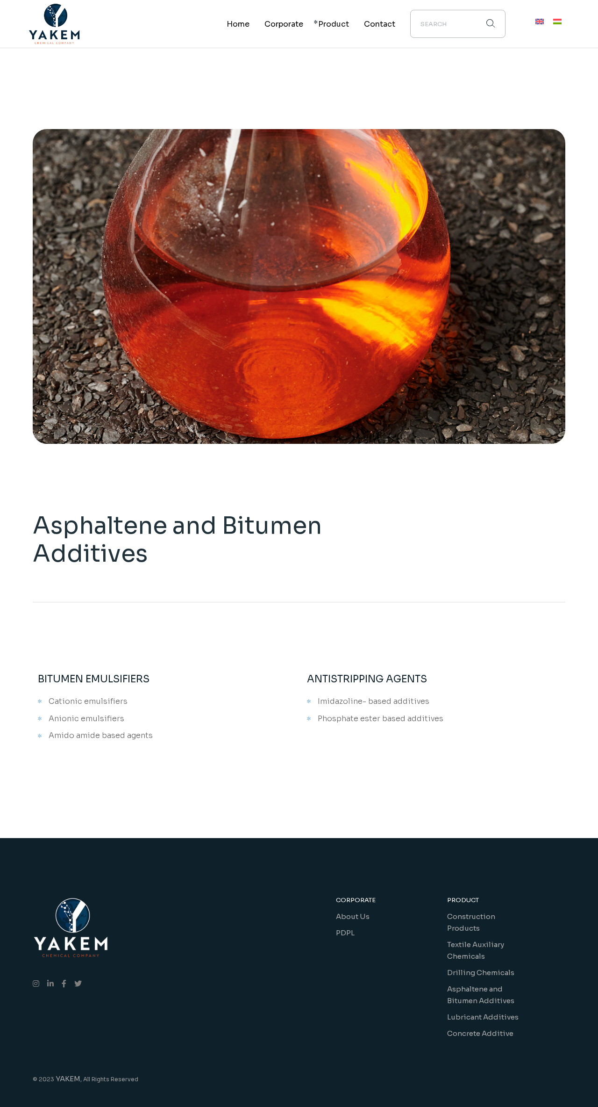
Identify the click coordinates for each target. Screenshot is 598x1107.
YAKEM (68, 1078)
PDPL (345, 932)
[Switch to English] (539, 21)
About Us (353, 916)
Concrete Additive (480, 1033)
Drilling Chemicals (480, 972)
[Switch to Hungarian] (557, 21)
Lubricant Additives (483, 1017)
